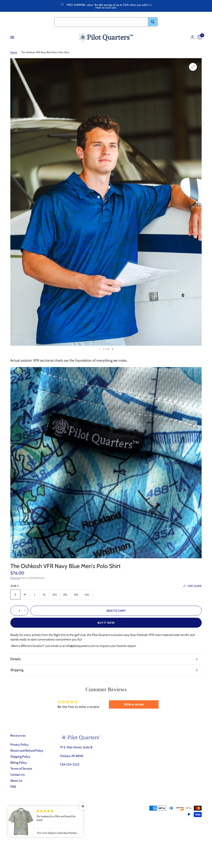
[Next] (112, 349)
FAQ (13, 786)
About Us (16, 780)
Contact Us (17, 774)
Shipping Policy (20, 756)
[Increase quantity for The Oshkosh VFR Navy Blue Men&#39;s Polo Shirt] (25, 610)
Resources (18, 735)
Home (13, 52)
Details (15, 659)
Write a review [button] (134, 704)
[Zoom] (193, 67)
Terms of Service (21, 768)
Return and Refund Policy (26, 750)
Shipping (15, 577)
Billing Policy (18, 762)
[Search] (153, 21)
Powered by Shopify (67, 825)
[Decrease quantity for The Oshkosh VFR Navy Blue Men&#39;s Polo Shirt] (14, 610)
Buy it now (106, 623)
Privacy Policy (19, 744)
